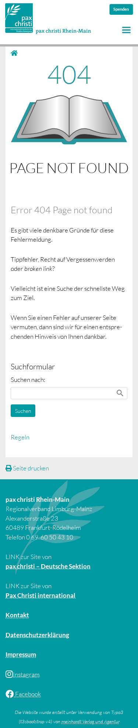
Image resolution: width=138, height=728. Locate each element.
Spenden (121, 9)
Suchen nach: (28, 379)
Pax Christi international (40, 595)
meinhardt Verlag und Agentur (90, 721)
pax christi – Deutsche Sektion (48, 566)
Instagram (26, 674)
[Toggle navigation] (126, 29)
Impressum (21, 654)
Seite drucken (30, 468)
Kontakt (17, 615)
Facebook (27, 694)
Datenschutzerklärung (37, 635)
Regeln (20, 437)
